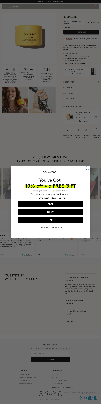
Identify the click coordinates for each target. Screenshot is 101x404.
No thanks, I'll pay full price (50, 227)
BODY (50, 212)
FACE (50, 204)
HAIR (50, 220)
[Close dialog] (87, 168)
